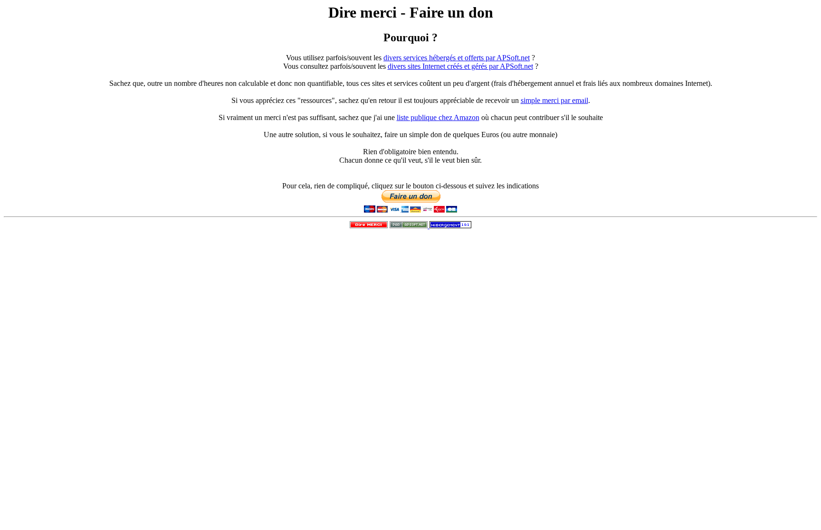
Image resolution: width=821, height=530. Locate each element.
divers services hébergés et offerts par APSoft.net (456, 58)
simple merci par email (554, 100)
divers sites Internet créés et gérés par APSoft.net (460, 66)
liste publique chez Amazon (438, 117)
